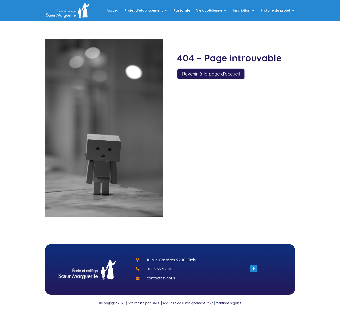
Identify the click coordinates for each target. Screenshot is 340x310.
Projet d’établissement (143, 11)
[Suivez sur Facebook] (253, 268)
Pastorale (181, 11)
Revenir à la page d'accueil (211, 74)
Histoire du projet (275, 11)
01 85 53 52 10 (159, 268)
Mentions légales (228, 303)
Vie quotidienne (209, 11)
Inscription (241, 11)
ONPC (155, 303)
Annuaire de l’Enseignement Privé (188, 303)
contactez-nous (161, 277)
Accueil (112, 11)
